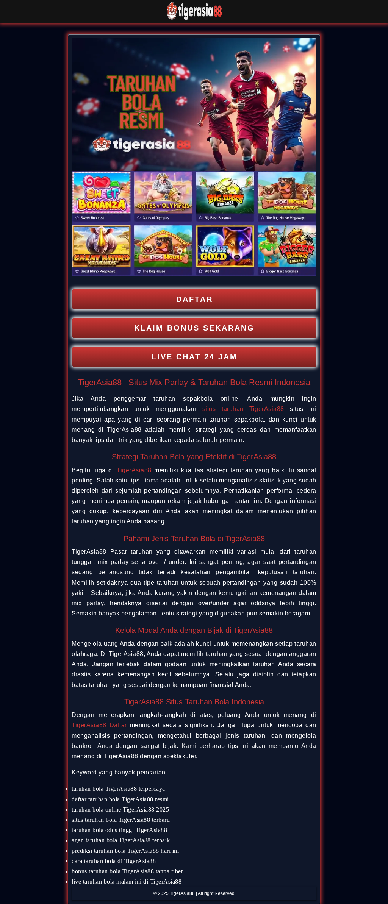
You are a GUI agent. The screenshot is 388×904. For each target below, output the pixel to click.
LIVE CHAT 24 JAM (195, 357)
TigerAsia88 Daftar (99, 725)
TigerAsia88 (134, 470)
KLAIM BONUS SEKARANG (194, 328)
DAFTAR (194, 299)
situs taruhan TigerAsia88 (243, 409)
